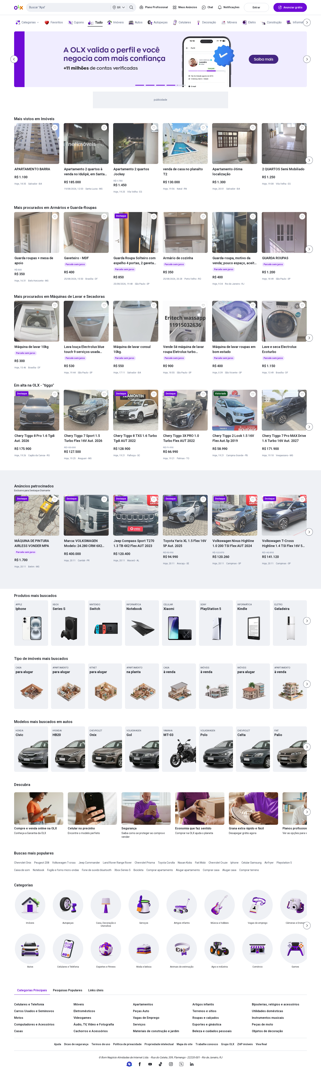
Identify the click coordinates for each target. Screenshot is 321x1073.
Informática (300, 22)
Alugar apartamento (188, 870)
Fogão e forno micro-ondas (63, 870)
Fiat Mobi (200, 862)
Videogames (82, 1018)
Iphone (235, 862)
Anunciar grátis (292, 7)
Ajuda (57, 1044)
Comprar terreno (249, 870)
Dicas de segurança (76, 1044)
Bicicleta (138, 870)
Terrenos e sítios (204, 1011)
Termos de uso (100, 1044)
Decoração (209, 22)
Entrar (256, 7)
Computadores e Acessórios (34, 1024)
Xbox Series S (122, 870)
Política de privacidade (127, 1044)
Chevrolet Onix (22, 862)
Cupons (79, 22)
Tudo (99, 22)
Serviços (139, 1024)
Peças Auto (141, 1011)
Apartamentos (143, 1004)
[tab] (32, 990)
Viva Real (261, 1044)
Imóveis (118, 22)
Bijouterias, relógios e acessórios (275, 1004)
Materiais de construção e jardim (156, 1031)
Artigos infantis (203, 1004)
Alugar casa (229, 870)
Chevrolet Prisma (145, 862)
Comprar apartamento (159, 870)
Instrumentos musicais (268, 1018)
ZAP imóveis (245, 1044)
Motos (18, 1018)
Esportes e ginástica (206, 1024)
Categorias (29, 22)
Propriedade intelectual (159, 1044)
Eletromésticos (84, 1011)
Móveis (232, 22)
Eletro (252, 22)
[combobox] (81, 7)
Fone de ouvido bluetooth (96, 870)
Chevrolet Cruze (218, 862)
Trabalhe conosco (206, 1044)
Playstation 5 (284, 862)
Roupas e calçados (205, 1018)
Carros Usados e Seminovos (34, 1011)
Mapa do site (184, 1044)
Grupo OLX (227, 1044)
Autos (138, 22)
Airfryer (269, 862)
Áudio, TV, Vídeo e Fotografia (94, 1024)
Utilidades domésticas (267, 1011)
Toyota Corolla (166, 862)
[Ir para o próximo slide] (309, 160)
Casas (18, 1031)
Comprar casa (211, 870)
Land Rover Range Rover (117, 862)
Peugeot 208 (41, 862)
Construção (274, 22)
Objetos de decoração (267, 1031)
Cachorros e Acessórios (91, 1031)
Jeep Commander (89, 862)
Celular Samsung (251, 862)
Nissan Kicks (185, 862)
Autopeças (161, 22)
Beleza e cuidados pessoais (212, 1031)
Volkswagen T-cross (64, 862)
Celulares (185, 22)
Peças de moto (262, 1024)
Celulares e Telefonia (29, 1004)
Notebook (38, 870)
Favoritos (57, 22)
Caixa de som (22, 870)
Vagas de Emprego (146, 1018)
